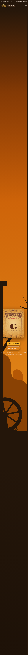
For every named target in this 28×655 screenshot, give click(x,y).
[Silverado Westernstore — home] (3, 5)
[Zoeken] (18, 5)
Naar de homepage (13, 343)
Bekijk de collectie (13, 348)
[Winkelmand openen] (22, 5)
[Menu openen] (26, 5)
